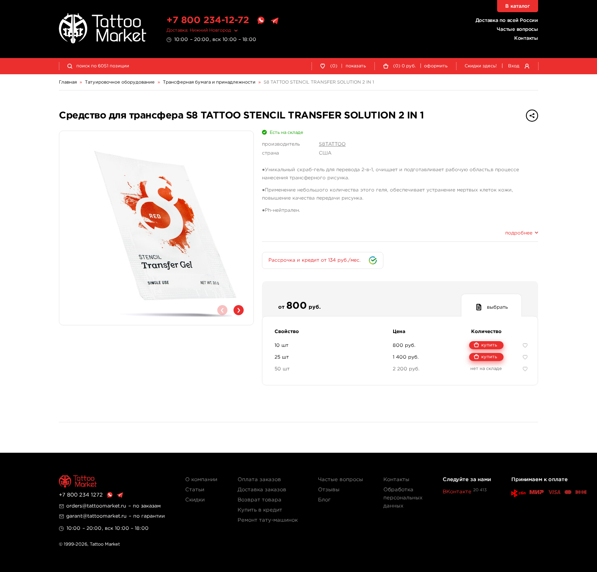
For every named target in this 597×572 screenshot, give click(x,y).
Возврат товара (259, 500)
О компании (201, 479)
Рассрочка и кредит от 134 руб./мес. (314, 260)
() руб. (404, 66)
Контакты (526, 38)
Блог (324, 500)
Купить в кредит (260, 510)
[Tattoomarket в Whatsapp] (260, 21)
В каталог (517, 6)
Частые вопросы (517, 29)
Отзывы (329, 490)
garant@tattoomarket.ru (96, 516)
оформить (436, 66)
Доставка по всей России (507, 20)
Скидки (195, 500)
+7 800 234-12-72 (208, 20)
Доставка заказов (262, 490)
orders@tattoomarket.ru (96, 506)
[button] (239, 310)
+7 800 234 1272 (81, 495)
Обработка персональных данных (402, 498)
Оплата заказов (259, 479)
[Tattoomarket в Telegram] (274, 21)
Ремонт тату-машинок (268, 520)
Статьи (194, 490)
